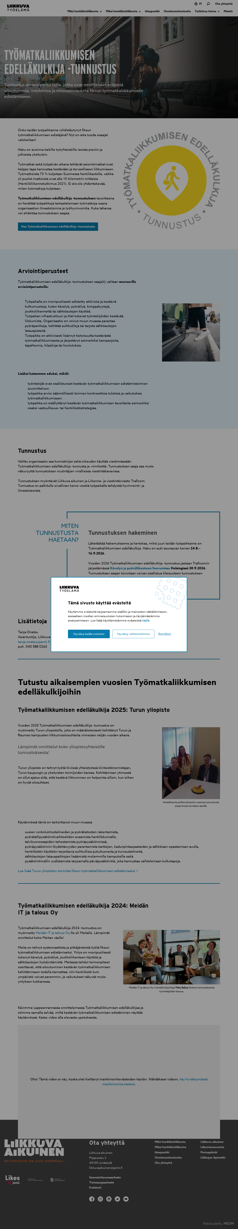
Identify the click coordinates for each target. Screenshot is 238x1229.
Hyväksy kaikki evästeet (88, 634)
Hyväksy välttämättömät (133, 634)
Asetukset (164, 634)
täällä (145, 620)
